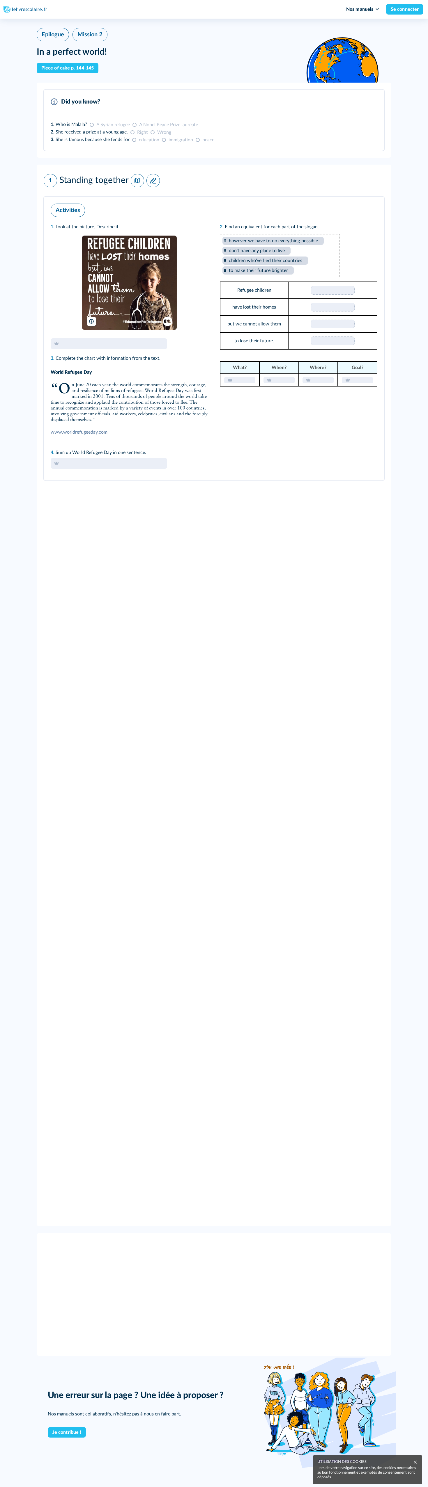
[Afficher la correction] (356, 102)
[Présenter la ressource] (371, 102)
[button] (214, 120)
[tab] (355, 102)
